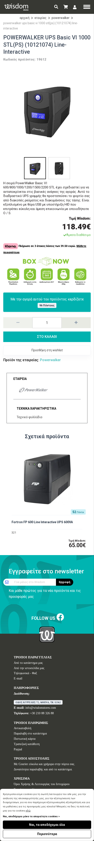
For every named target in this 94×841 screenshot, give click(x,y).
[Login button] (75, 7)
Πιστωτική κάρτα (24, 738)
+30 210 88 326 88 (42, 713)
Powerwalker (61, 18)
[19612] (47, 110)
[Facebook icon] (60, 617)
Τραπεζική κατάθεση (27, 744)
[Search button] (56, 6)
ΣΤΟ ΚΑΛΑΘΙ (47, 337)
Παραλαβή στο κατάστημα (30, 733)
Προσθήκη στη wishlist (47, 350)
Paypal (18, 749)
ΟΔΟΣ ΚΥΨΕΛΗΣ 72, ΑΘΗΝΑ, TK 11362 (38, 702)
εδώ (28, 810)
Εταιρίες (41, 18)
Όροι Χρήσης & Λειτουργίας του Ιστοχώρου (42, 784)
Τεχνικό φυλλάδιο (29, 417)
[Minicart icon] (65, 6)
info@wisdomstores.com (40, 707)
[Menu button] (87, 7)
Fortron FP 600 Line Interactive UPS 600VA (42, 522)
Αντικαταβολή (22, 728)
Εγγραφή (64, 582)
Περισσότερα (47, 834)
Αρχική (25, 18)
